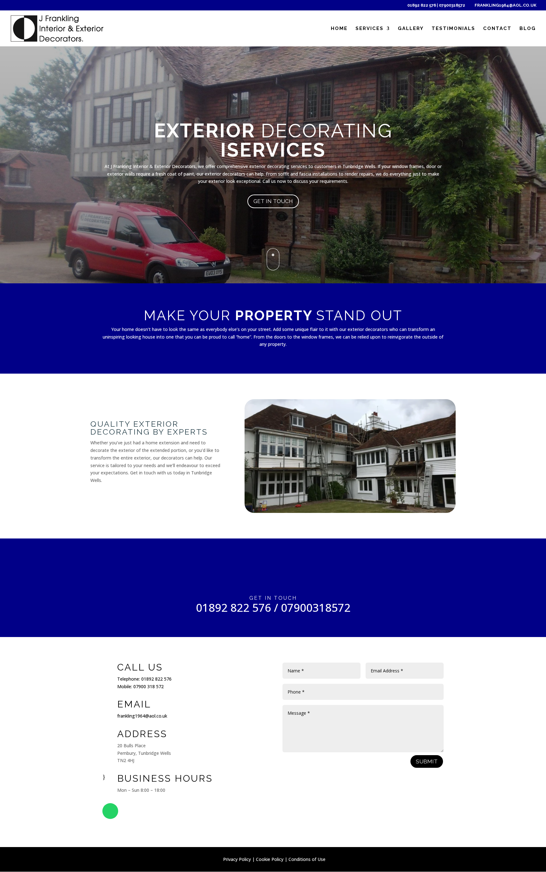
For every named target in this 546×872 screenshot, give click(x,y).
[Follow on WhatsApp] (110, 811)
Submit (427, 761)
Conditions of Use (306, 859)
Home (339, 28)
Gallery (411, 28)
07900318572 (452, 5)
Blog (527, 28)
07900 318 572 (148, 686)
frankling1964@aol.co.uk (142, 716)
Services (369, 28)
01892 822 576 (422, 5)
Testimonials (453, 28)
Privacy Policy (237, 859)
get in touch (273, 201)
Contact (497, 28)
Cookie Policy (269, 859)
